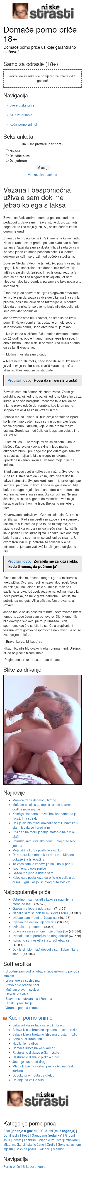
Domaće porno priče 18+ (40, 33)
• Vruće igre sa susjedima (21, 980)
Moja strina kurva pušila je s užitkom (38, 850)
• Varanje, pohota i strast (21, 1007)
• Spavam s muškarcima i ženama (27, 998)
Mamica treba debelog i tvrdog (34, 800)
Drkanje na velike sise (28, 1079)
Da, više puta (20, 155)
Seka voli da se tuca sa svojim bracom (39, 1025)
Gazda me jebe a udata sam (32, 873)
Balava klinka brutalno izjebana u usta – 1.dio (44, 1034)
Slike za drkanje (34, 1166)
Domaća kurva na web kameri (33, 1048)
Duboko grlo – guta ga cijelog (33, 1075)
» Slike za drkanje (19, 114)
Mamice (58, 1149)
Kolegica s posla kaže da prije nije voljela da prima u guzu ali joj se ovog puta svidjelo (43, 879)
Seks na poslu (26, 1149)
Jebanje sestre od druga (29, 1061)
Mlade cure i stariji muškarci (58, 1140)
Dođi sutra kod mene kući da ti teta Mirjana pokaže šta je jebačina (43, 856)
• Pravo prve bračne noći (21, 985)
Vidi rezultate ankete (42, 174)
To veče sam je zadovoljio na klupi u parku (42, 863)
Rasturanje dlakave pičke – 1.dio (35, 1057)
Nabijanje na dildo (25, 1043)
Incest (17, 1140)
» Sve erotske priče (20, 105)
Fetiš (25, 1135)
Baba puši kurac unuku (28, 1038)
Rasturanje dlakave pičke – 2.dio (35, 1052)
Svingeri (44, 1149)
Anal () (21, 1130)
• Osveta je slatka (15, 994)
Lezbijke (30, 1140)
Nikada (15, 151)
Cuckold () (58, 1130)
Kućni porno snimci (30, 1017)
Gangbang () (47, 1135)
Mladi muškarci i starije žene (23, 1144)
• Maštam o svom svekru (21, 989)
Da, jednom (18, 160)
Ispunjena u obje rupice (29, 868)
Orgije (51, 1144)
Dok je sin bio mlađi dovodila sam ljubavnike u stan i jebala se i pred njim (45, 825)
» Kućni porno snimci (22, 124)
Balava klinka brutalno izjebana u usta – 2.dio (44, 1029)
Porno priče (11, 1166)
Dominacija (11, 1135)
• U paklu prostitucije (18, 1003)
